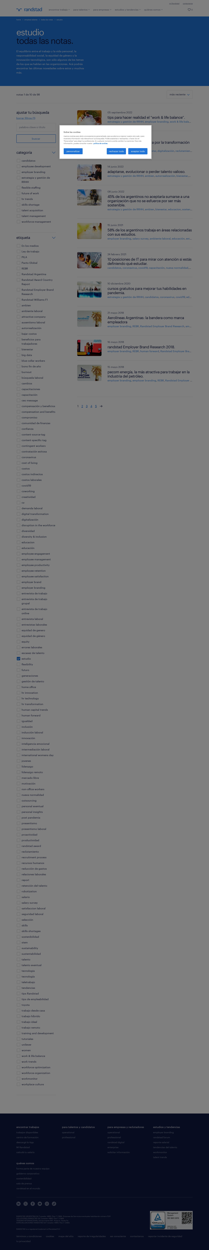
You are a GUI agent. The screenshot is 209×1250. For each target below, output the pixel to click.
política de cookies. (100, 143)
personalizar (73, 151)
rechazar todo (116, 151)
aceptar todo (138, 151)
